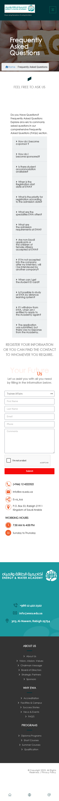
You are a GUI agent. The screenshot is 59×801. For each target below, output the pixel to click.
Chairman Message (31, 665)
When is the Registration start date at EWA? (25, 184)
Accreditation (31, 698)
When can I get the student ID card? (27, 281)
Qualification (31, 749)
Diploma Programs (31, 735)
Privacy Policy (49, 772)
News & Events (31, 711)
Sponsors (31, 679)
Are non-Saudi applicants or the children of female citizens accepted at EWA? (27, 244)
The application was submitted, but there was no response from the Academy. (29, 328)
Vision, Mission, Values (31, 660)
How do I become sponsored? (28, 155)
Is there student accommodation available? (26, 169)
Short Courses (31, 740)
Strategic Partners (31, 674)
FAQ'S (31, 716)
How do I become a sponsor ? (27, 142)
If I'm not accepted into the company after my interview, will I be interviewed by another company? (28, 264)
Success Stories (31, 707)
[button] (52, 9)
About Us (31, 656)
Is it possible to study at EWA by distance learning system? (28, 295)
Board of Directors (31, 669)
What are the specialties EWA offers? (29, 213)
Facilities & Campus (31, 702)
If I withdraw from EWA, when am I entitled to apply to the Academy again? (28, 311)
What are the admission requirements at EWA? (28, 227)
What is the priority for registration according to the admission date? (29, 199)
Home (11, 66)
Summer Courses (31, 744)
